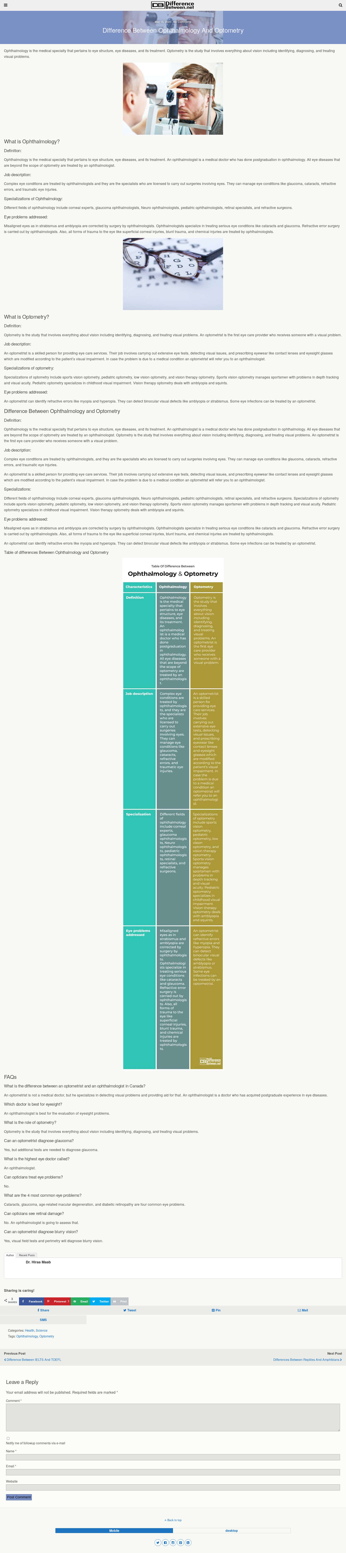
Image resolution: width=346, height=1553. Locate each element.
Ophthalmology (27, 1336)
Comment (14, 1400)
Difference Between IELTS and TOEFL (34, 1359)
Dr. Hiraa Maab (38, 1262)
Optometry (46, 1336)
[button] (158, 1542)
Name (11, 1451)
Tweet (131, 1310)
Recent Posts (27, 1255)
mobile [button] (114, 1530)
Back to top (174, 1520)
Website (12, 1481)
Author (10, 1255)
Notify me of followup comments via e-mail (35, 1443)
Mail (305, 1310)
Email (11, 1466)
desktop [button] (231, 1530)
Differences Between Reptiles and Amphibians (306, 1359)
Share (44, 1310)
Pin (218, 1310)
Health (29, 1330)
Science (41, 1330)
